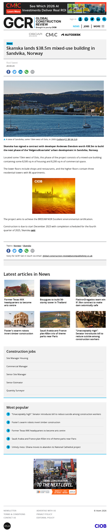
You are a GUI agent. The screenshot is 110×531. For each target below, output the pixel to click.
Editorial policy (45, 517)
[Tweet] (14, 72)
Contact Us (10, 517)
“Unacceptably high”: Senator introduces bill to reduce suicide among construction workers (56, 414)
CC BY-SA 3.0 (71, 139)
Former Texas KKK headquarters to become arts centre (38, 430)
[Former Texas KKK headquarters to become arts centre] (19, 288)
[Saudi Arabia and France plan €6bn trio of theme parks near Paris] (55, 319)
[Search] (104, 19)
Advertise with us (46, 510)
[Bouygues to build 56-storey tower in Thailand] (55, 288)
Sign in (73, 19)
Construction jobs (21, 351)
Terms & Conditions (14, 514)
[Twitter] (92, 19)
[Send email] (33, 72)
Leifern (60, 139)
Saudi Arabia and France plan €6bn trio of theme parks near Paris (44, 438)
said (33, 230)
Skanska (27, 245)
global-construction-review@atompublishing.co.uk (67, 255)
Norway (17, 245)
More (97, 26)
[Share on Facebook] (8, 72)
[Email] (86, 19)
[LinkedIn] (98, 19)
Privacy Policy (44, 514)
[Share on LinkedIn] (20, 72)
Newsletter (10, 510)
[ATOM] (29, 526)
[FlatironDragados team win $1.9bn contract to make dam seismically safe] (91, 288)
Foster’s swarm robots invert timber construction (36, 422)
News (76, 26)
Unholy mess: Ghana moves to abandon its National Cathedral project (46, 447)
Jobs (86, 26)
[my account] (80, 19)
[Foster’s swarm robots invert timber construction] (19, 319)
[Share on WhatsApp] (26, 72)
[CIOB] (80, 526)
